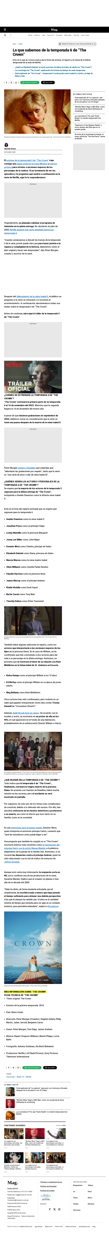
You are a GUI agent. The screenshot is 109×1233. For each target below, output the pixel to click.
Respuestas (77, 1185)
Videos (90, 1185)
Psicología (59, 35)
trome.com (59, 1226)
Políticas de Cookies (47, 1190)
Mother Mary (67, 35)
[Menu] (6, 30)
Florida (30, 35)
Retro (90, 1198)
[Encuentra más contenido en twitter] (11, 82)
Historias (76, 1210)
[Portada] (12, 1186)
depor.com (48, 1226)
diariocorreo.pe (71, 1226)
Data (90, 1192)
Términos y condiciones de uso (51, 1182)
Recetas (91, 1204)
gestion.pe (38, 1226)
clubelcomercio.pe (25, 1226)
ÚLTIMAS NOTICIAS (82, 94)
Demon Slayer (85, 35)
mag (93, 1226)
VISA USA (76, 35)
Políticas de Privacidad (48, 1186)
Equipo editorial (12, 1188)
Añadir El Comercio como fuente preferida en (77, 44)
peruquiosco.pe (84, 1226)
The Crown (10, 1077)
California (37, 35)
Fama (75, 1198)
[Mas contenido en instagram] (59, 1209)
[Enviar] (5, 35)
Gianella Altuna (10, 149)
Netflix (28, 1077)
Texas (43, 35)
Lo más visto (11, 1085)
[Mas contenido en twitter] (54, 1209)
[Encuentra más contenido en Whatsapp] (16, 82)
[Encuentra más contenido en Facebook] (6, 82)
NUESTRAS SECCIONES (80, 1182)
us (74, 1192)
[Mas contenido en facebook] (49, 1209)
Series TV (20, 1077)
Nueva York (50, 35)
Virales (75, 1204)
